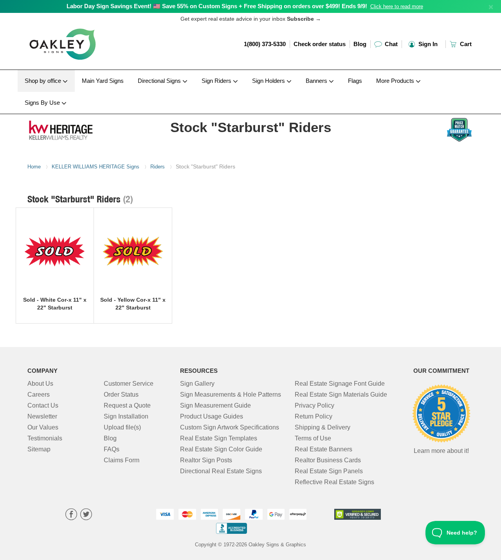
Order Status (121, 394)
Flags (355, 80)
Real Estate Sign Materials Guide (341, 394)
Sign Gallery (197, 383)
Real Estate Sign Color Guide (221, 449)
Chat (390, 44)
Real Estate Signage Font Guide (340, 383)
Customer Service (128, 383)
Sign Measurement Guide (215, 405)
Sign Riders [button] (217, 80)
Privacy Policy (314, 405)
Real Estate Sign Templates (218, 438)
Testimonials (44, 438)
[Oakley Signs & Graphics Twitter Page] (86, 515)
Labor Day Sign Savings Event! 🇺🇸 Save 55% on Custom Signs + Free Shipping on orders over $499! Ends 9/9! (217, 6)
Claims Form (121, 460)
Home (34, 167)
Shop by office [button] (44, 80)
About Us (40, 383)
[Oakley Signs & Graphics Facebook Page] (71, 515)
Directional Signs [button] (160, 80)
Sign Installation (126, 416)
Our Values (42, 427)
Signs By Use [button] (43, 102)
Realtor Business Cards (328, 460)
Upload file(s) (122, 427)
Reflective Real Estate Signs (334, 482)
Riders (157, 167)
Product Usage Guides (211, 416)
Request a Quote (127, 405)
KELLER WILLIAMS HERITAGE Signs (95, 167)
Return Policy (313, 416)
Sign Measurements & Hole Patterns (230, 394)
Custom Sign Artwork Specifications (229, 427)
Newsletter (42, 416)
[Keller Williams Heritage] (78, 128)
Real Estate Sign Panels (329, 471)
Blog (359, 44)
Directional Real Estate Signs (221, 471)
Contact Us (42, 405)
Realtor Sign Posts (206, 460)
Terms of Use (313, 438)
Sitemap (38, 449)
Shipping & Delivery (322, 427)
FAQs (111, 449)
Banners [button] (317, 80)
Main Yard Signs (103, 80)
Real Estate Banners (323, 449)
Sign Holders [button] (269, 80)
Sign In (427, 44)
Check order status (320, 44)
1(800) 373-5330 (265, 44)
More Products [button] (396, 80)
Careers (38, 394)
